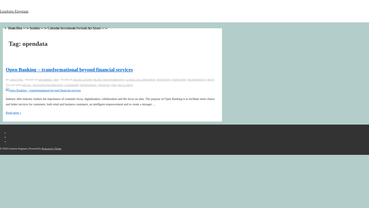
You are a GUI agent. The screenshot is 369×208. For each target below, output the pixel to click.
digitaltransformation (48, 85)
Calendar (54, 28)
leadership (71, 85)
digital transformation (108, 80)
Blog (19, 28)
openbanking (88, 85)
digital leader (82, 80)
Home (12, 28)
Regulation (125, 85)
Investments (68, 28)
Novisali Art (84, 28)
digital (27, 85)
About (96, 28)
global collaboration (140, 80)
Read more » (13, 112)
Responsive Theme (52, 148)
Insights (35, 28)
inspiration (179, 80)
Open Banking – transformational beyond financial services (69, 69)
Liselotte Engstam (14, 11)
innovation (163, 80)
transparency (197, 80)
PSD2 (114, 85)
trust (210, 80)
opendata (104, 85)
